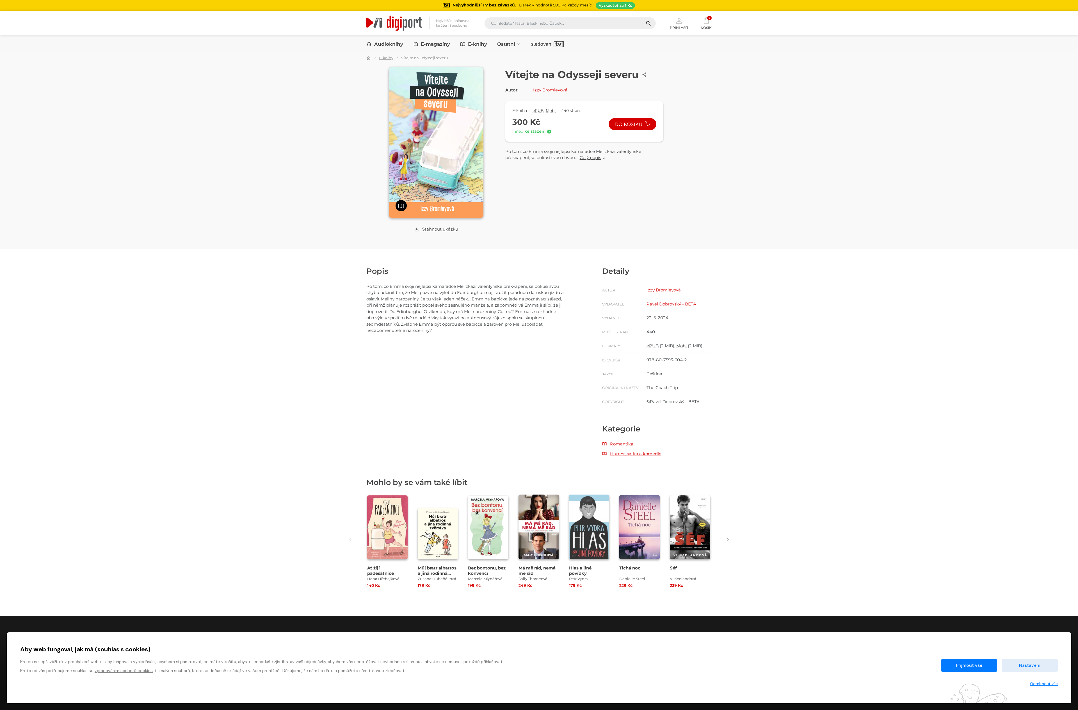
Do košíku (629, 124)
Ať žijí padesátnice (380, 570)
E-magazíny (435, 44)
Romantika (621, 444)
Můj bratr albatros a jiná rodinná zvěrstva (437, 573)
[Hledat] (650, 23)
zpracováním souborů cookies (124, 671)
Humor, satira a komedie (635, 453)
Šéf (673, 568)
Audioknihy (388, 44)
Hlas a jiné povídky (580, 570)
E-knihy (477, 44)
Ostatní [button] (506, 44)
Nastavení (1029, 665)
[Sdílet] (644, 74)
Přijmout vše (969, 665)
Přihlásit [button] (679, 27)
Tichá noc (629, 568)
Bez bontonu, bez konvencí (487, 570)
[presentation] (350, 539)
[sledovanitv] (548, 44)
